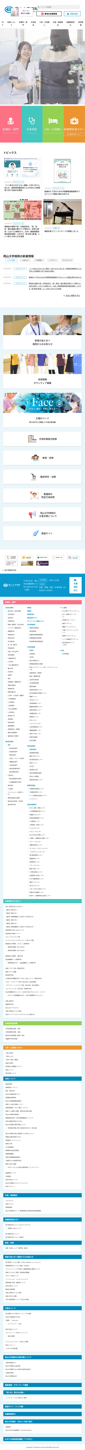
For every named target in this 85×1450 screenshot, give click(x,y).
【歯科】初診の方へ (11, 920)
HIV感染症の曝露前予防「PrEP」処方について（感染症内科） (24, 978)
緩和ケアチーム (67, 623)
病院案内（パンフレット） (13, 1140)
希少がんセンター (35, 886)
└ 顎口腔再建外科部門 (14, 779)
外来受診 (33, 23)
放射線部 (32, 654)
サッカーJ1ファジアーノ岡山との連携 (17, 1342)
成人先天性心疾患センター (37, 835)
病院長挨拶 (9, 1084)
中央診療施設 (31, 647)
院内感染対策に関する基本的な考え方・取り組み (22, 1128)
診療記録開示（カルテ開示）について (17, 1108)
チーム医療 (63, 608)
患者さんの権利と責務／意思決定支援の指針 (19, 1111)
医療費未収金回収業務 (12, 1150)
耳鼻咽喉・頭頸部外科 (14, 682)
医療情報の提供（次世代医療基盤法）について (19, 1118)
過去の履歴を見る (71, 295)
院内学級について (11, 1073)
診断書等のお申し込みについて (15, 930)
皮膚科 (10, 675)
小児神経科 (11, 702)
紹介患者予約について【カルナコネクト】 (18, 1225)
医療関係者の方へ (12, 1219)
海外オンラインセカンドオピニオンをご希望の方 (20, 1014)
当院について (11, 23)
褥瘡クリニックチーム (69, 627)
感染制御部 (33, 631)
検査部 (32, 650)
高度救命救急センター (36, 690)
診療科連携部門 (32, 805)
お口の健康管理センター (37, 879)
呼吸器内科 (11, 621)
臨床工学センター (35, 756)
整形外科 (10, 668)
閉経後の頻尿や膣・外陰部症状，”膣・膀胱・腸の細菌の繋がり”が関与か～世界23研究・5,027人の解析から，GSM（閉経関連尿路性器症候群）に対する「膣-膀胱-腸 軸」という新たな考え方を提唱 (55, 286)
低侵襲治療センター (36, 713)
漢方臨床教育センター (36, 855)
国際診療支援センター (36, 780)
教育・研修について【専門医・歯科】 (17, 1248)
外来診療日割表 (11, 1023)
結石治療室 (33, 740)
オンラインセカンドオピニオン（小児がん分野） (20, 940)
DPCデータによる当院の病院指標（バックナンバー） (24, 1167)
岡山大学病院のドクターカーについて (17, 1183)
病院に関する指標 (11, 1164)
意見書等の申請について (13, 934)
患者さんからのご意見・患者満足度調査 (17, 1272)
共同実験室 (65, 654)
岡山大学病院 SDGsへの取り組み (18, 1421)
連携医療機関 (10, 1154)
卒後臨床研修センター (36, 792)
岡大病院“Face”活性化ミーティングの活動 (18, 1314)
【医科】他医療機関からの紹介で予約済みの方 (19, 917)
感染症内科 (11, 638)
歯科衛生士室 (34, 770)
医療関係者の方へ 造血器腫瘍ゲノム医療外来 (22, 963)
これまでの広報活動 (11, 1348)
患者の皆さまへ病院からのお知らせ (19, 1256)
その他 (62, 650)
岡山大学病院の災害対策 (13, 1366)
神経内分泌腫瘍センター (37, 892)
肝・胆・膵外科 (12, 645)
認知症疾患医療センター (37, 818)
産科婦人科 (11, 716)
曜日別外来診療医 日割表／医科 (15, 1035)
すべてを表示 (11, 260)
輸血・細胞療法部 (35, 676)
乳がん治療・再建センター (37, 808)
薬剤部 (29, 608)
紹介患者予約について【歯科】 (15, 1237)
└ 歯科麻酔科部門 (13, 772)
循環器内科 (11, 631)
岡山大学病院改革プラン (13, 1094)
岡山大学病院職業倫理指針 (13, 1101)
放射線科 (10, 719)
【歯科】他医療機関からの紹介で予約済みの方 (19, 927)
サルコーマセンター (36, 832)
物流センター (34, 763)
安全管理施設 (31, 625)
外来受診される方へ (13, 901)
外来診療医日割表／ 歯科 (13, 1032)
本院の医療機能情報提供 (13, 1157)
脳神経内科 (11, 635)
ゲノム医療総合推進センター (38, 796)
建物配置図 (9, 1207)
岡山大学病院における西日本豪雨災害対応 (18, 1369)
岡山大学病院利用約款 (12, 1114)
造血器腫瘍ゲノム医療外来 (13, 959)
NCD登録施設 (10, 1147)
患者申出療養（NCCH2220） (16, 950)
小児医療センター (35, 821)
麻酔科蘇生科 (12, 692)
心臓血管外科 (12, 658)
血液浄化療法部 (34, 680)
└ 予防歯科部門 (12, 765)
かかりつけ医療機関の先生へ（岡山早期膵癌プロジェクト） (26, 995)
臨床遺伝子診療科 (13, 736)
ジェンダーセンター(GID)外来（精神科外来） (19, 989)
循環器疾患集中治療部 (36, 664)
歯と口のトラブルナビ (12, 1008)
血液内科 (10, 618)
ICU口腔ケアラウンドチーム (70, 611)
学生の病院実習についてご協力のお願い (17, 1299)
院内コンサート (10, 1186)
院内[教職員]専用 (10, 570)
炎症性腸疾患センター (36, 727)
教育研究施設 (31, 785)
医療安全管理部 (34, 628)
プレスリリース (67, 260)
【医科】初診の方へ (11, 910)
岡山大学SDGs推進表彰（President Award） (19, 1430)
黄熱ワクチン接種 (11, 972)
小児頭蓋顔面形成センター (37, 811)
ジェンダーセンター (36, 724)
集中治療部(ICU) (34, 661)
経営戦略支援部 (34, 753)
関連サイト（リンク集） (14, 1406)
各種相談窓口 (70, 23)
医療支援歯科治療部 (14, 798)
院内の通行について (11, 1286)
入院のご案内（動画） (12, 1060)
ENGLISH (72, 13)
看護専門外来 (10, 1004)
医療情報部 (33, 749)
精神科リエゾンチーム (69, 636)
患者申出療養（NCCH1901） (16, 947)
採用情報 (80, 23)
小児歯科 (10, 789)
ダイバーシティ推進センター (35, 621)
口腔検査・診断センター (37, 825)
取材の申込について (11, 1180)
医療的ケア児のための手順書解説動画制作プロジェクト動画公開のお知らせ (55, 277)
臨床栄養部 (33, 686)
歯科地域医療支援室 (36, 773)
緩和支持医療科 (12, 733)
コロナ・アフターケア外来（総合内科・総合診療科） (21, 982)
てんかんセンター (35, 828)
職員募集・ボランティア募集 (16, 1385)
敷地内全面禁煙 (51, 13)
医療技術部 (30, 614)
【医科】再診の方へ (11, 913)
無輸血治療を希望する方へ (13, 1137)
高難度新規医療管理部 (36, 635)
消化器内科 (11, 614)
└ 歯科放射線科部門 (14, 769)
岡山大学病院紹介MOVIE (13, 1317)
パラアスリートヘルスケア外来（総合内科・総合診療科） (23, 985)
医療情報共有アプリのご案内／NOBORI (17, 1266)
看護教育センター (35, 859)
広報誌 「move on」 (12, 1320)
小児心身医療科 (12, 709)
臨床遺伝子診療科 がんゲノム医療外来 (17, 944)
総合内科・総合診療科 (14, 611)
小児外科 (10, 662)
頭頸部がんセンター (36, 815)
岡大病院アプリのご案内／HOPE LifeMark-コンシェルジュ (23, 1262)
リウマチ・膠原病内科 (14, 628)
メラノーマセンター (36, 842)
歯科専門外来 (12, 805)
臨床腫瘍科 (11, 726)
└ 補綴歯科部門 (12, 762)
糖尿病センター (34, 717)
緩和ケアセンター (35, 882)
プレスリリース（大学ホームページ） (17, 1333)
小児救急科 (11, 712)
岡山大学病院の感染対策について (15, 1125)
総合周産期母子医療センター (38, 693)
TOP (3, 23)
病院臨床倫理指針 (11, 1098)
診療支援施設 (31, 746)
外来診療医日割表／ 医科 (13, 1029)
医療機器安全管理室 (36, 638)
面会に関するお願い (11, 1296)
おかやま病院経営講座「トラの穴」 (19, 1439)
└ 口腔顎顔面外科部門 (14, 782)
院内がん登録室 (34, 776)
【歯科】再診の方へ (11, 923)
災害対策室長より (11, 1363)
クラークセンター (35, 865)
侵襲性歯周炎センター (36, 845)
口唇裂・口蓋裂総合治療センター (39, 838)
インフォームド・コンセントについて (17, 1279)
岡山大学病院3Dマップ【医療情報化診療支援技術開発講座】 (24, 1211)
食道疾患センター (35, 862)
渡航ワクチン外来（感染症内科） (15, 968)
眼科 (9, 679)
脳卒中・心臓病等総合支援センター (40, 896)
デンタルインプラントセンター (39, 848)
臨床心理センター (35, 869)
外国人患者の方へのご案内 (13, 1011)
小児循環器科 (12, 699)
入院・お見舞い (44, 23)
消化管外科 (11, 641)
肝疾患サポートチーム (69, 620)
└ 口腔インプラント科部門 (16, 758)
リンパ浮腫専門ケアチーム (70, 639)
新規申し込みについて (14, 1228)
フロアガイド (10, 1201)
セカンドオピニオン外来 (13, 937)
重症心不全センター (36, 734)
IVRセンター (33, 720)
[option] (42, 67)
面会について (10, 1070)
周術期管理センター (36, 703)
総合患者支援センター (36, 760)
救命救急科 (11, 722)
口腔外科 (10, 775)
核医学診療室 (34, 737)
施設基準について (11, 1173)
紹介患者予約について (12, 1234)
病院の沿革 (9, 1144)
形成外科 (10, 672)
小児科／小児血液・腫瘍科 (16, 695)
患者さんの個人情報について (14, 1104)
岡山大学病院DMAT (11, 1376)
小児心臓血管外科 (13, 665)
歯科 (9, 745)
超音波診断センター (36, 710)
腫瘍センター (34, 697)
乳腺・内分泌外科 (13, 652)
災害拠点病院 (10, 1373)
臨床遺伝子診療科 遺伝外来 (14, 956)
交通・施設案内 (58, 23)
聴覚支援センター (32, 618)
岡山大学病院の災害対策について (18, 1357)
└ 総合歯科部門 (12, 748)
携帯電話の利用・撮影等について (15, 1283)
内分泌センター (34, 700)
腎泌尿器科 (11, 655)
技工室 (32, 766)
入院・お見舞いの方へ (14, 1047)
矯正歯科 (10, 785)
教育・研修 (9, 1242)
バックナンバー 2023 (15, 1324)
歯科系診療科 (10, 742)
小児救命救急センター (36, 872)
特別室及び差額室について (13, 1066)
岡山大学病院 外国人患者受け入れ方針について (20, 1134)
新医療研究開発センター (37, 789)
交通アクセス (10, 1204)
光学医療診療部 (34, 683)
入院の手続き (10, 1053)
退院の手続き (10, 1063)
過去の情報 (11, 1336)
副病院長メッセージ (11, 1087)
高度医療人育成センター (37, 875)
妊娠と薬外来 (10, 1001)
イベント (52, 260)
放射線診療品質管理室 (36, 641)
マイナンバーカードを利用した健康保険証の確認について (23, 1269)
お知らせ (25, 260)
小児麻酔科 (11, 706)
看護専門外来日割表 (11, 1039)
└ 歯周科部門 (12, 755)
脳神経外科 (11, 689)
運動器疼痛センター (36, 730)
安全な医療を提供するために (14, 1121)
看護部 (29, 611)
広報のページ (10, 1308)
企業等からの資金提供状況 (13, 1161)
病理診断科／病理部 (14, 729)
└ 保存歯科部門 (12, 752)
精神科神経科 (12, 685)
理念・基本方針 (10, 1091)
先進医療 (8, 1176)
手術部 (32, 657)
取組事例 (8, 1427)
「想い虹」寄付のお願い (14, 1392)
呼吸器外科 (11, 648)
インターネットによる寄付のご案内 (16, 1398)
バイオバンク (34, 799)
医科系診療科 (10, 608)
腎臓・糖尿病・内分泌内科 (16, 625)
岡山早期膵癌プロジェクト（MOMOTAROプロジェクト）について (25, 992)
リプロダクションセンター (37, 852)
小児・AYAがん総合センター (38, 889)
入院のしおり (10, 1056)
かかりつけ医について (12, 1276)
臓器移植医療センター (36, 707)
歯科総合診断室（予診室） (16, 801)
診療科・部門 (23, 23)
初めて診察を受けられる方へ (14, 907)
